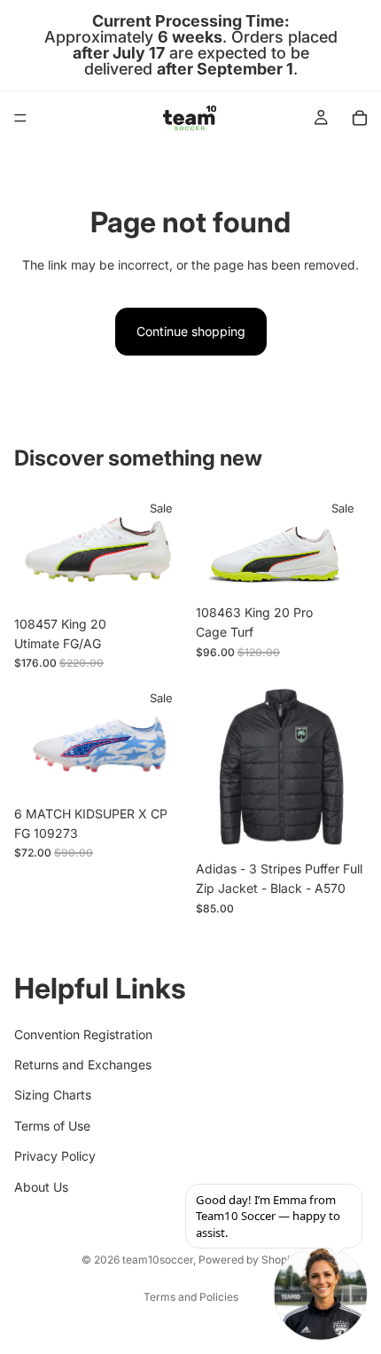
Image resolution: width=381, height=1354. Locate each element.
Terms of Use (52, 1125)
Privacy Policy (55, 1156)
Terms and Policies (191, 1296)
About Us (41, 1186)
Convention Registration (83, 1034)
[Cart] (359, 117)
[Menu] (20, 118)
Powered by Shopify (248, 1259)
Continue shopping (190, 331)
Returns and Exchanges (83, 1064)
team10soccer (157, 1259)
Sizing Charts (52, 1095)
